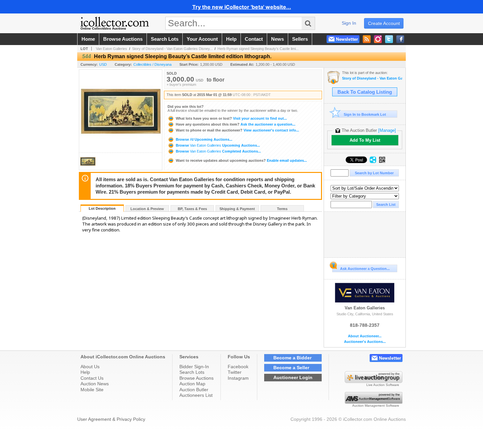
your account (202, 39)
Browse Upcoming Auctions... (203, 139)
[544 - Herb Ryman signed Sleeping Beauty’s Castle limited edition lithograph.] (88, 168)
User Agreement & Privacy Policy (111, 419)
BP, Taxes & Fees (192, 209)
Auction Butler (193, 389)
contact (254, 39)
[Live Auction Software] (373, 381)
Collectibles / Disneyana (152, 64)
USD (103, 64)
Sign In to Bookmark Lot (365, 114)
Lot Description (102, 208)
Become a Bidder (292, 357)
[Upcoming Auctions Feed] (367, 39)
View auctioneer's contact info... (237, 130)
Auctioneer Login (292, 377)
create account (384, 23)
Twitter (235, 372)
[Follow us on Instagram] (378, 39)
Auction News (94, 383)
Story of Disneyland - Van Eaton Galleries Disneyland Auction (372, 78)
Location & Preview (147, 209)
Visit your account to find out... (231, 118)
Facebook (238, 366)
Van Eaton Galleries (111, 49)
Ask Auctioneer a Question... (365, 269)
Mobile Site (92, 389)
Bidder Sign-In (194, 366)
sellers (300, 39)
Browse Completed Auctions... (218, 151)
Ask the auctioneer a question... (235, 124)
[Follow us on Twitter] (389, 39)
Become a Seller (291, 367)
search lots (164, 39)
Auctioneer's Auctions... (365, 342)
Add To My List (365, 140)
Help (85, 372)
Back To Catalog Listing (364, 92)
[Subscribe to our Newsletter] (343, 39)
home (88, 39)
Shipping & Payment (237, 209)
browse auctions (123, 39)
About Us (90, 366)
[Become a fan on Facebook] (400, 39)
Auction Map (192, 383)
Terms (282, 209)
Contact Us (92, 378)
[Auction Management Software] (373, 402)
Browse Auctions (196, 378)
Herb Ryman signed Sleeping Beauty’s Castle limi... (258, 49)
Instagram (238, 378)
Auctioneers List (196, 395)
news (277, 39)
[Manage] (387, 130)
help (231, 39)
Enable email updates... (241, 160)
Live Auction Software (382, 385)
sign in (349, 23)
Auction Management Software (375, 405)
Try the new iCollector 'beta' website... (241, 7)
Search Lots (191, 372)
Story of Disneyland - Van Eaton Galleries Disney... (172, 49)
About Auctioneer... (364, 336)
